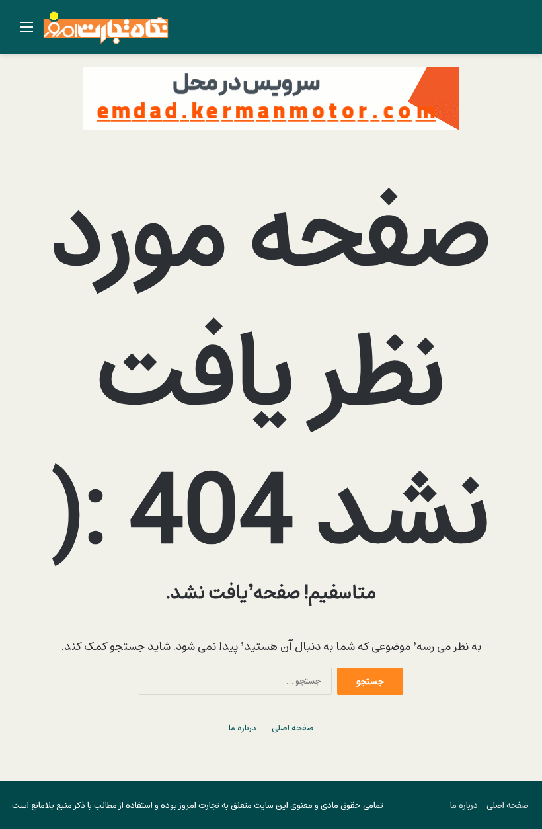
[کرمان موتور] (271, 98)
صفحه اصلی (293, 728)
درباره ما (242, 728)
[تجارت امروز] (106, 26)
